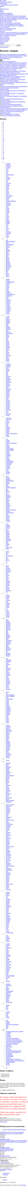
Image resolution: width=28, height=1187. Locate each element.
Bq (6, 272)
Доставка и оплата (4, 39)
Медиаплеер (16, 96)
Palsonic (8, 725)
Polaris (7, 740)
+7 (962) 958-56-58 (4, 4)
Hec (7, 489)
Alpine (7, 198)
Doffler (7, 352)
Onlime (7, 706)
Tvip (7, 928)
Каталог (2, 11)
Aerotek (8, 179)
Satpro (7, 818)
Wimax (7, 998)
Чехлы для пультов (5, 38)
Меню (1, 10)
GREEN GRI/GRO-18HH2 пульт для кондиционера (13, 1142)
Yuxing (7, 1017)
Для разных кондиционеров (13, 1042)
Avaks (7, 229)
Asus (7, 219)
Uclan (7, 936)
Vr (6, 980)
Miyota (7, 650)
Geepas (7, 446)
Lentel (7, 605)
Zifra (7, 1025)
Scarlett (7, 822)
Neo (7, 667)
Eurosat (8, 404)
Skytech (8, 856)
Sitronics (8, 852)
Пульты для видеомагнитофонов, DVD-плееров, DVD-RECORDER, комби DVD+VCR (14, 19)
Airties (7, 184)
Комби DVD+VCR (20, 76)
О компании (6, 1173)
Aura (7, 226)
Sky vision (8, 857)
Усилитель (13, 69)
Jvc (7, 562)
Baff (7, 240)
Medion (8, 635)
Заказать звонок (14, 4)
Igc (6, 529)
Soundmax (8, 868)
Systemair (8, 889)
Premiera (8, 746)
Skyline (8, 853)
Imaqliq (8, 533)
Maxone (8, 626)
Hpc (7, 514)
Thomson (8, 913)
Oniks (7, 703)
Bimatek (8, 262)
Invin (7, 543)
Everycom (8, 409)
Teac (7, 898)
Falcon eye (8, 419)
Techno (7, 900)
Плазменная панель (5, 58)
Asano (7, 216)
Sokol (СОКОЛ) (10, 866)
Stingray (8, 875)
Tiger (7, 914)
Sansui (7, 813)
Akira (7, 191)
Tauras (7, 895)
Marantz (8, 622)
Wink (7, 999)
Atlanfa (7, 220)
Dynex (7, 361)
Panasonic (8, 726)
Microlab (8, 642)
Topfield (8, 920)
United (7, 941)
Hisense (8, 500)
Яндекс (8, 1064)
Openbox (8, 707)
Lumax (7, 615)
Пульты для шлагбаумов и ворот (8, 35)
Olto (7, 697)
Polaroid (8, 743)
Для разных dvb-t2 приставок (13, 1039)
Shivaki (8, 842)
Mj (6, 651)
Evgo (7, 411)
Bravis (7, 276)
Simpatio (8, 850)
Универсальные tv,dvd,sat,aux (13, 1059)
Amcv (7, 199)
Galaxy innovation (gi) (11, 443)
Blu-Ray (8, 68)
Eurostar (8, 407)
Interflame (8, 540)
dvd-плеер (12, 76)
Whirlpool (8, 995)
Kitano (7, 578)
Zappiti (7, 1023)
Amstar (7, 202)
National (8, 664)
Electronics (8, 382)
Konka (7, 583)
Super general (9, 884)
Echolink (8, 363)
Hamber (8, 478)
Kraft (7, 586)
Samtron (8, 810)
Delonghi (8, 331)
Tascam (8, 893)
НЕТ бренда (9, 1046)
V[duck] (8, 981)
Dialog (7, 341)
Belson (7, 254)
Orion (7, 718)
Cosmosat (8, 309)
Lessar (7, 607)
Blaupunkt (8, 266)
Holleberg (8, 505)
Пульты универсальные (6, 21)
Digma (7, 345)
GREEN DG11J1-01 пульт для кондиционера (11, 1133)
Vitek (7, 974)
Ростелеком (9, 1053)
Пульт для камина (4, 36)
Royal (7, 796)
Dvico (7, 358)
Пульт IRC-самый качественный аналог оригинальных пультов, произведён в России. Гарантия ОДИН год (14, 33)
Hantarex (8, 479)
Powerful (8, 745)
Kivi (7, 579)
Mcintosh (8, 629)
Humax (7, 519)
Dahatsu (8, 320)
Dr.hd (7, 354)
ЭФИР (7, 1063)
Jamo (7, 553)
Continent (8, 306)
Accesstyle (8, 166)
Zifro (7, 1027)
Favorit (7, 422)
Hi (6, 493)
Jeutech (7, 560)
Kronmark (8, 590)
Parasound (8, 729)
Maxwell (8, 628)
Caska (7, 290)
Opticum (8, 711)
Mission (8, 647)
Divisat (7, 350)
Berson (7, 258)
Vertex (7, 960)
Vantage (8, 945)
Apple (7, 209)
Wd (7, 987)
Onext (7, 700)
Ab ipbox (8, 163)
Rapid (7, 764)
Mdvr (7, 633)
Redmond (8, 772)
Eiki (7, 372)
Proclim (8, 753)
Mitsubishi (8, 649)
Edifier (7, 370)
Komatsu (8, 582)
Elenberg (8, 384)
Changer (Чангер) (10, 294)
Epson (7, 397)
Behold (7, 251)
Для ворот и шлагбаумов (12, 1038)
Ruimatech (8, 802)
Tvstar (7, 931)
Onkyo (7, 704)
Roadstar (8, 785)
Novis (7, 688)
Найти (18, 45)
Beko (7, 252)
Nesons (7, 672)
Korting (8, 585)
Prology (8, 756)
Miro (7, 646)
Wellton (8, 988)
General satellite (10, 450)
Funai (7, 434)
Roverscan (8, 793)
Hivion (7, 504)
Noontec (8, 682)
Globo (7, 457)
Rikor (7, 779)
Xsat (7, 1009)
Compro (8, 304)
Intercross (8, 539)
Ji (6, 561)
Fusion (7, 436)
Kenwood (8, 571)
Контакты (2, 42)
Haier (7, 476)
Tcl (6, 896)
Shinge (7, 840)
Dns (7, 351)
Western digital (9, 991)
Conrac (7, 305)
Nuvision (8, 689)
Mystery (8, 656)
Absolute (8, 165)
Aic (7, 181)
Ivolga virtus (9, 547)
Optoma (8, 714)
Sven (7, 888)
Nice (7, 676)
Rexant (7, 778)
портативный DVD (15, 78)
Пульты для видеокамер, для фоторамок (10, 23)
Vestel (7, 963)
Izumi (7, 548)
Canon (7, 286)
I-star (7, 523)
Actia (7, 170)
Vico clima (8, 964)
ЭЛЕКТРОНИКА (10, 1062)
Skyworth (8, 860)
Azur (7, 237)
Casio (7, 288)
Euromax (8, 402)
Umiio (7, 939)
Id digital (8, 526)
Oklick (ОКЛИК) (10, 696)
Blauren (8, 268)
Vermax (8, 959)
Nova (7, 685)
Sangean (8, 811)
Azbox (7, 236)
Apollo (7, 208)
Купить (8, 1139)
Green (7, 471)
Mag (7, 619)
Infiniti (7, 535)
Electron (8, 380)
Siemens (8, 843)
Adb (7, 173)
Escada (7, 401)
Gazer (7, 444)
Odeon (7, 692)
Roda (7, 786)
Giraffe (7, 452)
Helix (7, 490)
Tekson (7, 903)
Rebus (7, 770)
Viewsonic (8, 967)
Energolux (8, 389)
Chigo (7, 297)
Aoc (7, 206)
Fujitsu (7, 432)
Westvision (8, 992)
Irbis (7, 546)
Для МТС (8, 1035)
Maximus (8, 625)
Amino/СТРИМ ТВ (11, 201)
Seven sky (8, 835)
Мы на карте (3, 0)
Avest (7, 234)
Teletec (7, 907)
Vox (7, 978)
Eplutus (8, 394)
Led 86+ (8, 600)
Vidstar (7, 966)
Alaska (7, 192)
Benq (7, 256)
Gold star (8, 465)
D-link (7, 318)
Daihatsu (8, 322)
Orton (7, 721)
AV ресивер (3, 68)
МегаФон (8, 1045)
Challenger (8, 293)
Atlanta (7, 222)
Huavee (8, 515)
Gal (7, 439)
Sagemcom (8, 806)
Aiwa (7, 187)
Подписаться (4, 1160)
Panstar (7, 728)
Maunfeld (8, 624)
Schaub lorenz (9, 824)
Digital (7, 344)
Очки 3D (2, 31)
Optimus (8, 713)
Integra (7, 537)
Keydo (7, 572)
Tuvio (7, 925)
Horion (7, 508)
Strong (7, 878)
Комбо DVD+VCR (4, 78)
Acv (7, 172)
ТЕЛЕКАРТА (9, 1055)
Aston (7, 217)
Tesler (7, 910)
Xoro (7, 1006)
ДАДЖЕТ (8, 1032)
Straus (7, 877)
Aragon (8, 211)
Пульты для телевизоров (6, 13)
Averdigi (8, 231)
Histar (7, 501)
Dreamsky (8, 355)
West (7, 989)
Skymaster (8, 854)
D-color (8, 316)
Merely (7, 637)
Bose (7, 270)
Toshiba (8, 921)
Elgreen (8, 386)
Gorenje (8, 466)
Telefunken (8, 906)
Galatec (8, 441)
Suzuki (7, 886)
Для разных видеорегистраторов (14, 1041)
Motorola (8, 654)
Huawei (8, 516)
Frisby (7, 429)
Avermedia (8, 233)
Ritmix (7, 782)
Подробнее (3, 1139)
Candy (7, 284)
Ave (7, 230)
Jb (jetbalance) (9, 555)
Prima (7, 750)
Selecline (8, 832)
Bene (7, 255)
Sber (7, 821)
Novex (7, 686)
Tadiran (8, 892)
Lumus (7, 617)
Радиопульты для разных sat (13, 1052)
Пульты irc (8, 1049)
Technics (8, 899)
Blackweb (8, 265)
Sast (7, 815)
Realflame (8, 767)
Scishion (8, 827)
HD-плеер (2, 96)
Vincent (8, 968)
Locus (7, 611)
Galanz (7, 440)
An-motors (8, 204)
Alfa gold (8, 197)
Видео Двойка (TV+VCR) (20, 55)
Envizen (8, 391)
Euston (7, 408)
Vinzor (7, 970)
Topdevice (8, 918)
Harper (7, 482)
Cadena (8, 279)
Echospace (8, 365)
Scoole (7, 828)
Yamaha (8, 1012)
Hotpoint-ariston (10, 512)
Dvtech (7, 359)
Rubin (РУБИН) (10, 800)
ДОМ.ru (8, 1034)
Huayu (7, 518)
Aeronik (8, 177)
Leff (7, 601)
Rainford (8, 763)
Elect (7, 375)
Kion (7, 576)
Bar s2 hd (8, 245)
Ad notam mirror (10, 174)
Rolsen (7, 789)
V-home (8, 943)
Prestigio (8, 749)
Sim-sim (8, 847)
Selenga (8, 834)
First (7, 425)
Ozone (7, 722)
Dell (7, 330)
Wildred (8, 996)
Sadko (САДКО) (10, 804)
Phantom (8, 733)
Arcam (7, 212)
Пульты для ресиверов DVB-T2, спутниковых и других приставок (12, 94)
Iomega (7, 544)
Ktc (7, 592)
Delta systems (9, 333)
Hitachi (7, 503)
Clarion (7, 301)
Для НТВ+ (8, 1037)
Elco (7, 373)
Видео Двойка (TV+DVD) (6, 55)
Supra (7, 885)
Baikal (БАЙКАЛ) (10, 241)
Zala (7, 1020)
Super (7, 882)
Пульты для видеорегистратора (8, 28)
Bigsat (7, 259)
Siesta (7, 845)
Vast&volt (8, 948)
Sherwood (8, 838)
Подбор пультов (4, 41)
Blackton (8, 263)
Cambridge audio (10, 281)
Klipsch (8, 580)
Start (7, 871)
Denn (7, 334)
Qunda (7, 760)
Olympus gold (9, 699)
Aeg (7, 176)
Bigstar (7, 261)
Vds (7, 949)
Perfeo (7, 732)
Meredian (8, 636)
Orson (7, 720)
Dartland (8, 327)
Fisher (7, 426)
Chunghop (8, 300)
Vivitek (7, 977)
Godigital (8, 459)
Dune (7, 357)
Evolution (8, 414)
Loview (8, 614)
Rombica (8, 790)
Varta (7, 946)
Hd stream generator (10, 487)
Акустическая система (16, 68)
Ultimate (8, 938)
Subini (7, 881)
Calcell (7, 280)
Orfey (7, 715)
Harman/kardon (9, 480)
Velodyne (8, 955)
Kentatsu (8, 569)
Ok (6, 693)
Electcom (8, 376)
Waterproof (8, 985)
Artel (7, 215)
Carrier (7, 287)
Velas (7, 953)
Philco (7, 735)
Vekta (7, 952)
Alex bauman (9, 195)
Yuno (7, 1016)
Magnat (8, 621)
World (7, 1000)
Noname (8, 681)
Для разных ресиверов (11, 1044)
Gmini (7, 458)
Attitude (8, 223)
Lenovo (8, 604)
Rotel (7, 792)
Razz (7, 765)
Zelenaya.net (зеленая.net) (12, 1024)
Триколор (8, 1057)
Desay (7, 337)
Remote (8, 777)
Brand (7, 273)
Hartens (8, 483)
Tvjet (7, 929)
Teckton (8, 902)
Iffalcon (8, 528)
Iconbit (7, 525)
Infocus (7, 536)
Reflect (7, 774)
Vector (7, 950)
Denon (7, 336)
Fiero (7, 423)
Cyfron (7, 313)
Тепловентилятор (4, 89)
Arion (7, 213)
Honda (7, 507)
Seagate (8, 829)
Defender (8, 329)
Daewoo (8, 319)
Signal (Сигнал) (10, 846)
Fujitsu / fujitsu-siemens (11, 433)
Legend (8, 603)
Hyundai (8, 521)
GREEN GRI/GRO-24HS (6, 1150)
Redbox (8, 771)
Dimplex (8, 347)
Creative (8, 311)
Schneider (8, 825)
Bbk (7, 248)
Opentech (8, 710)
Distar (7, 348)
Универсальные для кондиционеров (9, 80)
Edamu (7, 369)
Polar (7, 739)
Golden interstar (9, 461)
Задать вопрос (3, 3)
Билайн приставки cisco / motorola (14, 1031)
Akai (7, 190)
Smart (7, 861)
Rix (7, 783)
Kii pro (7, 575)
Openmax (8, 708)
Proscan (8, 757)
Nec (7, 665)
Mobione (8, 653)
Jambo (7, 551)
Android (8, 205)
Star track (8, 872)
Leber (7, 599)
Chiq (7, 298)
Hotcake (8, 511)
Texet (7, 911)
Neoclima (8, 668)
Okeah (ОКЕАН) (10, 694)
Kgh (7, 573)
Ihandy (7, 530)
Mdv (7, 632)
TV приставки (9, 96)
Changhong (8, 295)
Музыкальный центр (5, 69)
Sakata (7, 807)
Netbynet (8, 674)
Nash (7, 662)
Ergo (7, 398)
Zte (7, 1028)
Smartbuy (8, 863)
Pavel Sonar (23, 1185)
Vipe (7, 973)
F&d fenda (8, 418)
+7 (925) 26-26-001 (4, 1162)
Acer (7, 169)
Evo (7, 412)
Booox (7, 269)
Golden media (9, 462)
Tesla (7, 909)
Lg (6, 608)
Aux (7, 227)
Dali (7, 325)
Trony (7, 924)
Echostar (8, 366)
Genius (7, 451)
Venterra (8, 956)
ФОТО (2, 85)
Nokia (7, 679)
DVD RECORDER (5, 76)
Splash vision (9, 870)
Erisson (7, 400)
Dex (7, 338)
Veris (7, 957)
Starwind (8, 874)
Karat (7, 567)
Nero (7, 671)
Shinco (7, 839)
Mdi (7, 630)
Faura (7, 421)
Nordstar (8, 683)
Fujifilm (8, 430)
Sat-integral (8, 817)
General (8, 447)
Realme (8, 768)
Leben (7, 597)
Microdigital (9, 640)
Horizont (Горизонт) (11, 510)
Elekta (7, 383)
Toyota (7, 923)
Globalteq (8, 455)
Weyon (7, 993)
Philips (7, 736)
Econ (7, 368)
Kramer (7, 587)
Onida (7, 701)
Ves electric (8, 961)
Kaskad (8, 568)
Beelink (8, 249)
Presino (7, 747)
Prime (7, 751)
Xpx (7, 1007)
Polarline (8, 742)
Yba (7, 1014)
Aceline (8, 167)
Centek (7, 291)
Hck (7, 484)
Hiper (7, 498)
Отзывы (2, 43)
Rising (7, 781)
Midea (7, 644)
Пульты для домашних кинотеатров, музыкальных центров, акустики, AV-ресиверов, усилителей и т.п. (13, 16)
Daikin (7, 323)
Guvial (7, 473)
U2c (7, 935)
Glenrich (8, 454)
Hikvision (8, 496)
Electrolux (8, 379)
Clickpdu (8, 302)
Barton (7, 247)
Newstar (8, 675)
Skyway (8, 859)
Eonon (7, 393)
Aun (7, 224)
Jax (7, 554)
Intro (7, 541)
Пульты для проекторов (6, 29)
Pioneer (7, 738)
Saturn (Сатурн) (10, 820)
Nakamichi (8, 660)
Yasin (7, 1013)
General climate (9, 448)
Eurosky (8, 405)
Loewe (7, 612)
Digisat (7, 343)
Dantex (7, 326)
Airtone (8, 185)
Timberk (8, 916)
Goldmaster (8, 464)
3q (6, 1067)
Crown (7, 312)
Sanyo (7, 814)
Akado (7, 188)
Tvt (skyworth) (9, 932)
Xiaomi (7, 1005)
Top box (8, 917)
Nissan (7, 678)
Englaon (8, 390)
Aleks (7, 194)
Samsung (8, 809)
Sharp (7, 836)
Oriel (7, 717)
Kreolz (7, 589)
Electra (7, 377)
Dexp (7, 340)
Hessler (7, 491)
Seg (7, 831)
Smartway (8, 864)
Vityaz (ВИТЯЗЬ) (10, 975)
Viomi (7, 971)
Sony (7, 867)
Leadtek (8, 596)
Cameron (8, 283)
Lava (7, 594)
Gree (7, 469)
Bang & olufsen (9, 244)
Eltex (7, 387)
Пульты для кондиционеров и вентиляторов (11, 24)
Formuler (8, 427)
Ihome (7, 532)
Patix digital (9, 731)
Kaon (7, 565)
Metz (7, 639)
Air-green (8, 183)
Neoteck (8, 669)
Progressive (8, 754)
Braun (7, 274)
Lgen (7, 610)
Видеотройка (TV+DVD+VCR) (8, 57)
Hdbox (7, 486)
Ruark (7, 799)
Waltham (8, 984)
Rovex (7, 795)
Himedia (8, 497)
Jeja (7, 558)
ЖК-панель (19, 57)
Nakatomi (8, 661)
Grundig (8, 472)
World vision (9, 1002)
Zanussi (8, 1021)
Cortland (8, 308)
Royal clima (9, 797)
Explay (7, 415)
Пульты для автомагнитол (6, 14)
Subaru (7, 879)
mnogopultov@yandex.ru (6, 2)
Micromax (8, 643)
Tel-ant (7, 904)
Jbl (6, 557)
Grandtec (8, 468)
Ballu (7, 242)
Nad (7, 658)
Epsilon (8, 395)
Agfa (7, 180)
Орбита (8, 1048)
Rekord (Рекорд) (10, 775)
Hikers (7, 494)
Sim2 (7, 849)
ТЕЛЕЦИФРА (9, 1056)
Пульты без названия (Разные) (13, 1050)
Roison (7, 788)
